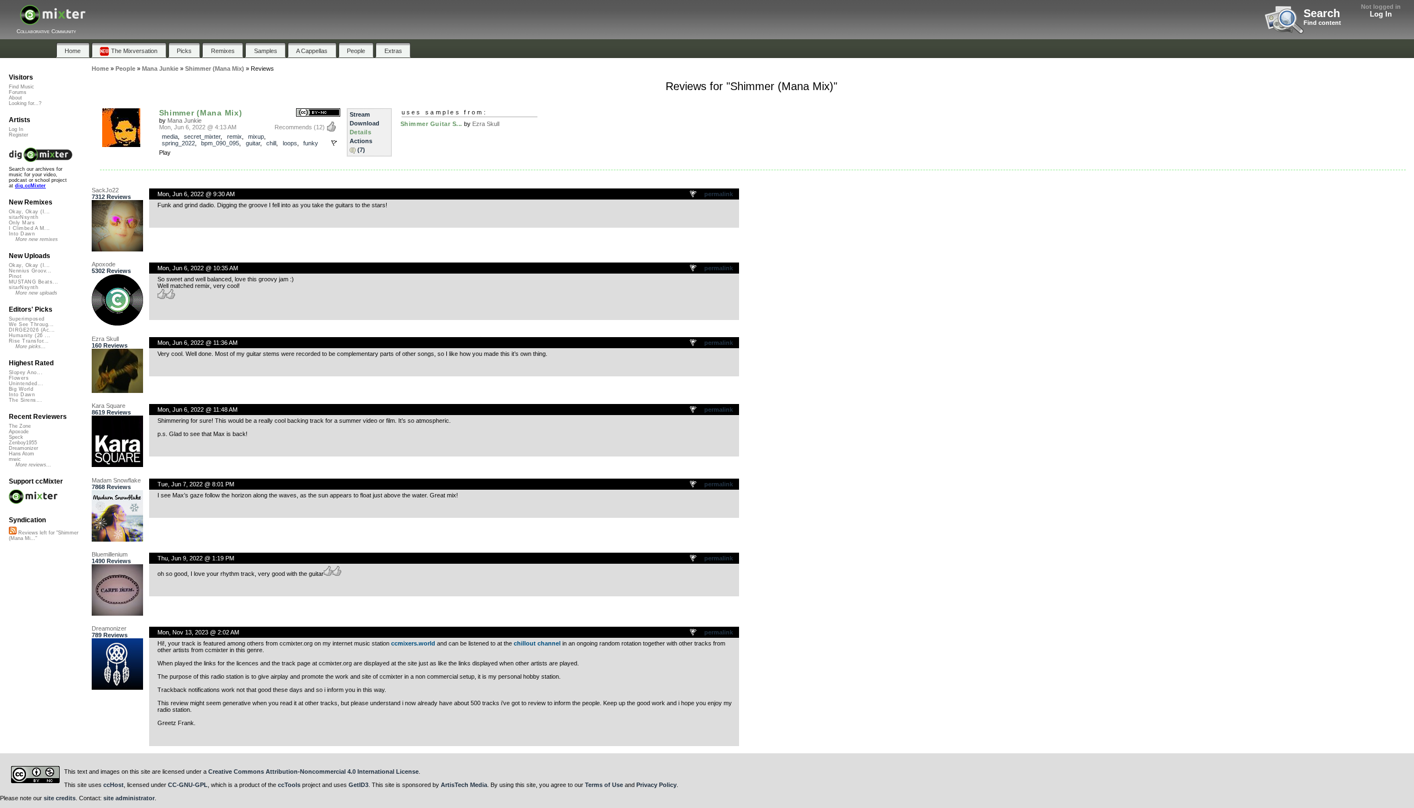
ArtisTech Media (464, 784)
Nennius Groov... (30, 271)
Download (364, 123)
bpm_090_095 (220, 143)
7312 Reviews (111, 196)
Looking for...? (25, 103)
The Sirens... (25, 400)
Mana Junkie (184, 120)
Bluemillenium (110, 554)
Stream (360, 114)
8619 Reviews (111, 412)
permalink (718, 194)
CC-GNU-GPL (188, 784)
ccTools (289, 784)
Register (18, 135)
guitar (253, 143)
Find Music (21, 87)
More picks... (30, 346)
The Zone (20, 426)
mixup (256, 136)
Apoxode (103, 264)
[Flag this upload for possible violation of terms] (334, 143)
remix (234, 136)
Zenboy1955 (23, 442)
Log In (1381, 14)
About (15, 98)
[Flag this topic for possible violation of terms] (694, 194)
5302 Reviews (111, 270)
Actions (361, 141)
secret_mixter (202, 136)
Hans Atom (21, 454)
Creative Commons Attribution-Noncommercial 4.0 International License (313, 771)
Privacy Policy (656, 784)
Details (361, 132)
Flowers (19, 378)
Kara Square (108, 405)
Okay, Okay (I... (29, 211)
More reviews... (33, 465)
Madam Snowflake (116, 480)
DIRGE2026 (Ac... (32, 330)
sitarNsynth (23, 217)
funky (310, 143)
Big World (21, 389)
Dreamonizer (109, 628)
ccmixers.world (413, 643)
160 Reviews (110, 345)
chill (271, 143)
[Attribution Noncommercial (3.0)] (318, 113)
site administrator (129, 798)
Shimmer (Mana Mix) (200, 112)
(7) (361, 149)
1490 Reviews (111, 561)
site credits (60, 798)
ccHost (113, 784)
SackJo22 (105, 190)
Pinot (15, 276)
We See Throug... (31, 324)
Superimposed (27, 319)
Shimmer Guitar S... (431, 123)
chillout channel (537, 643)
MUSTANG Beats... (33, 282)
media (170, 136)
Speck (16, 437)
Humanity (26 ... (29, 335)
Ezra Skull (485, 123)
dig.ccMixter (30, 185)
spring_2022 (178, 143)
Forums (18, 92)
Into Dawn (22, 234)
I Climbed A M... (29, 228)
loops (290, 143)
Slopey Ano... (26, 372)
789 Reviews (110, 635)
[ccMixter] (53, 21)
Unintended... (26, 383)
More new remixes (36, 239)
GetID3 (358, 784)
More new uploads (36, 293)
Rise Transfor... (29, 341)
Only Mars (22, 222)
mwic (15, 459)
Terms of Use (604, 784)
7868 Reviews (111, 487)
